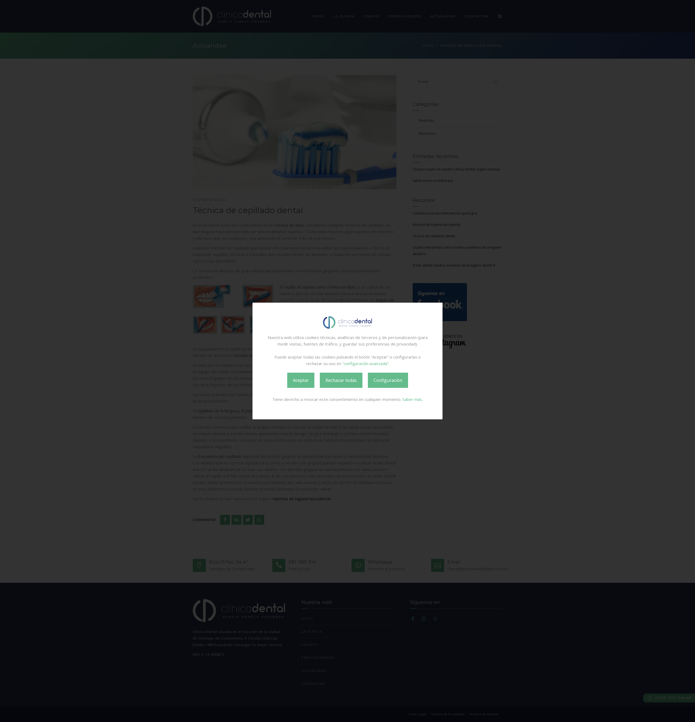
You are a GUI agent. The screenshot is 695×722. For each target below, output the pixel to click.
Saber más (412, 399)
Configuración (388, 380)
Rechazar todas (341, 380)
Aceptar (301, 380)
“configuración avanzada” (365, 363)
